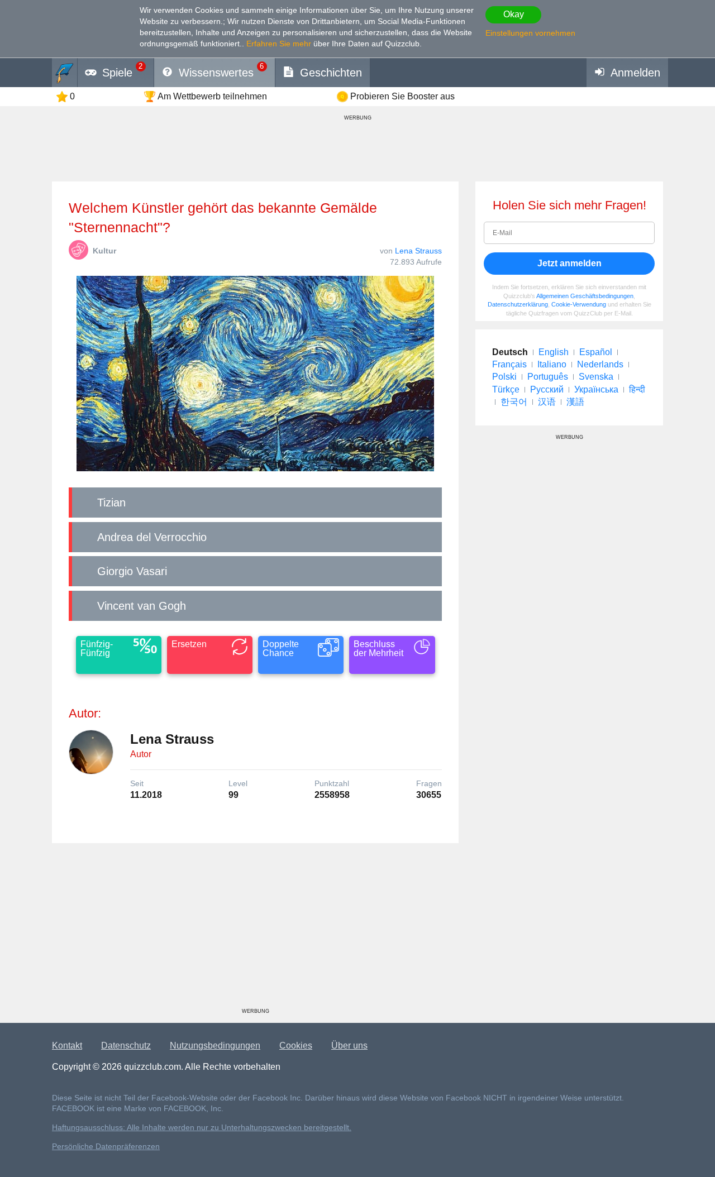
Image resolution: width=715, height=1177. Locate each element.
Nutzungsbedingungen (215, 1045)
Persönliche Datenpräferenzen (106, 1146)
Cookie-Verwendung (578, 304)
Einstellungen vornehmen (530, 32)
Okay (513, 14)
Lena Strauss (418, 250)
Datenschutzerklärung (518, 304)
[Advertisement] (255, 929)
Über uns (349, 1045)
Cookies (295, 1045)
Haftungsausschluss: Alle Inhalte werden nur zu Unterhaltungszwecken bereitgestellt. (201, 1127)
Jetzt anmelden (569, 263)
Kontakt (67, 1045)
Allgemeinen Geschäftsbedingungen (584, 296)
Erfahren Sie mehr (278, 43)
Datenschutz (126, 1045)
